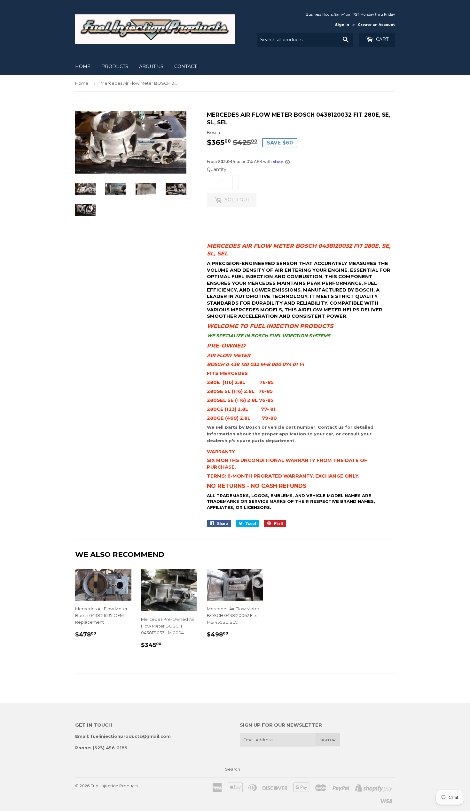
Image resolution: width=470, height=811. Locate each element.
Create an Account (376, 24)
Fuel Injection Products (114, 785)
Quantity (216, 169)
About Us (151, 66)
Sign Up (328, 739)
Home (82, 66)
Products (114, 66)
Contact (185, 66)
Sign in (342, 24)
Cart (381, 39)
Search (232, 769)
